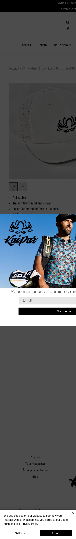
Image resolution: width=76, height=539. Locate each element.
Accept (56, 533)
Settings (20, 533)
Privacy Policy (29, 524)
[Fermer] (70, 515)
